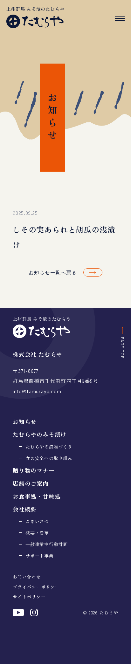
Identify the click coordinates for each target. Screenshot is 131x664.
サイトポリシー (29, 596)
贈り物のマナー (34, 470)
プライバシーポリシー (36, 587)
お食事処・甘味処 (36, 496)
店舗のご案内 (31, 483)
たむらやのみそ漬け (39, 434)
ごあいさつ (37, 521)
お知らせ (25, 421)
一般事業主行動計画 (46, 544)
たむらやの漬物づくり (48, 446)
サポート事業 (39, 555)
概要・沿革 (37, 532)
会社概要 (25, 509)
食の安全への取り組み (48, 458)
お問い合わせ (27, 576)
